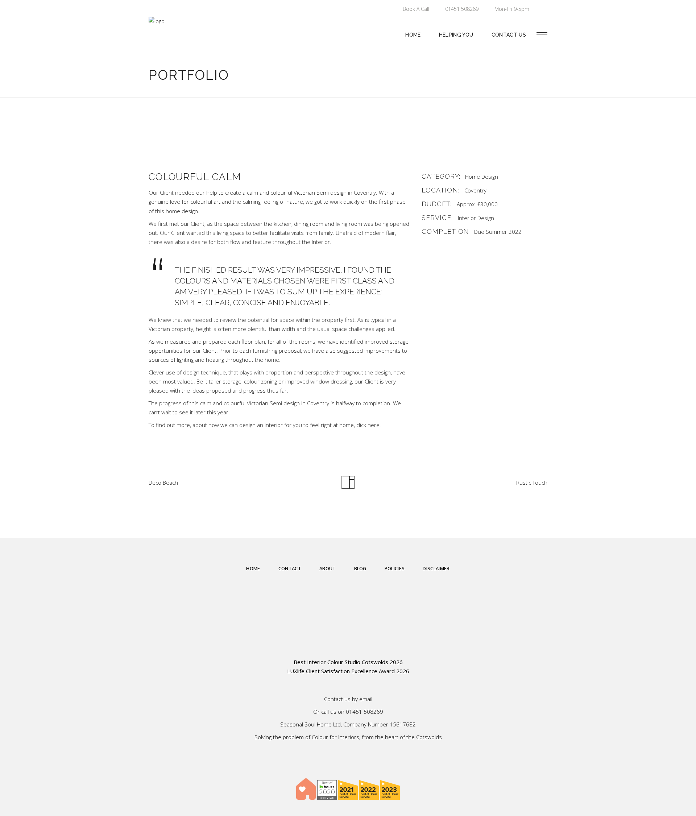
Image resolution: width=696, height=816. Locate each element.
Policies (395, 568)
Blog (360, 568)
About (327, 568)
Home (253, 568)
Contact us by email (348, 699)
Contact (289, 568)
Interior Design (476, 217)
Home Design (481, 176)
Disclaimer (436, 568)
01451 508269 (364, 711)
